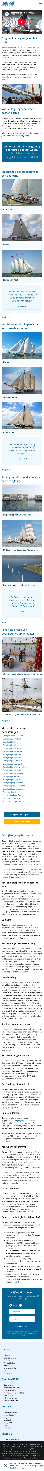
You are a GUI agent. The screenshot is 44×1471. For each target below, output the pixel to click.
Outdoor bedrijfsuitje (11, 798)
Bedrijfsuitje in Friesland (12, 751)
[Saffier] (22, 227)
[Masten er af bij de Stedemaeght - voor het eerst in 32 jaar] (22, 695)
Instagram (8, 1422)
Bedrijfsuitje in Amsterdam (14, 748)
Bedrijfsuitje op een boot (13, 782)
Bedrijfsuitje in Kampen (12, 761)
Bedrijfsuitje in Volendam (13, 773)
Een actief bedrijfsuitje (12, 792)
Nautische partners (11, 1385)
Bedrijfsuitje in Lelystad (12, 764)
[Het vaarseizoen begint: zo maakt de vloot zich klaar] (22, 654)
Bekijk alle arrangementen (22, 814)
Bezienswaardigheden (12, 1368)
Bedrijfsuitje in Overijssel (13, 770)
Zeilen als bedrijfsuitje (12, 801)
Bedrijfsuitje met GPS (11, 776)
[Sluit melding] (5, 1465)
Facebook (7, 1420)
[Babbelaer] (22, 192)
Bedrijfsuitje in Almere (12, 745)
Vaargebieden (9, 1363)
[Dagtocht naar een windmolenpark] (22, 568)
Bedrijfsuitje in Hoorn (11, 757)
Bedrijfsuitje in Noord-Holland (15, 767)
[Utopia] (22, 345)
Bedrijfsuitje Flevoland (12, 739)
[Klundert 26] (22, 415)
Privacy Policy (16, 1333)
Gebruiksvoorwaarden (13, 1400)
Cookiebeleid (9, 1395)
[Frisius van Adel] (22, 263)
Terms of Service (27, 1333)
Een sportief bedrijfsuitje (13, 795)
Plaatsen (7, 1360)
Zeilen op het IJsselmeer (13, 1439)
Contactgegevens (10, 1415)
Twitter (6, 1425)
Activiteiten (8, 1373)
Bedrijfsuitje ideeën (11, 742)
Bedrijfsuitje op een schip (13, 789)
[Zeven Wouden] (22, 380)
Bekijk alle (6, 317)
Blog (5, 1417)
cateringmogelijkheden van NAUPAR (25, 1120)
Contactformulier (10, 1412)
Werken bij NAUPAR (11, 1387)
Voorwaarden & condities (14, 1393)
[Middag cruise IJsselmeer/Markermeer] (22, 533)
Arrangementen (10, 1358)
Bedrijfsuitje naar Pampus (13, 779)
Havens (7, 1365)
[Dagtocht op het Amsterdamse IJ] (22, 498)
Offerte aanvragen (22, 821)
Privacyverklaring (10, 1398)
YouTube (7, 1428)
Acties (6, 1371)
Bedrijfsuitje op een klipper (14, 786)
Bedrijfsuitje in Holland (12, 754)
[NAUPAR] (8, 4)
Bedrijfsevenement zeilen (13, 736)
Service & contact (11, 1390)
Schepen (7, 1355)
